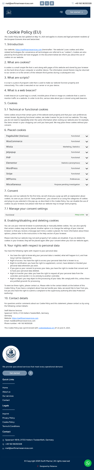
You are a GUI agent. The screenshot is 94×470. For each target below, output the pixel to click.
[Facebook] (42, 3)
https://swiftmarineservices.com (28, 49)
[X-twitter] (47, 3)
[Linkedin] (52, 3)
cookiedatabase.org (47, 328)
